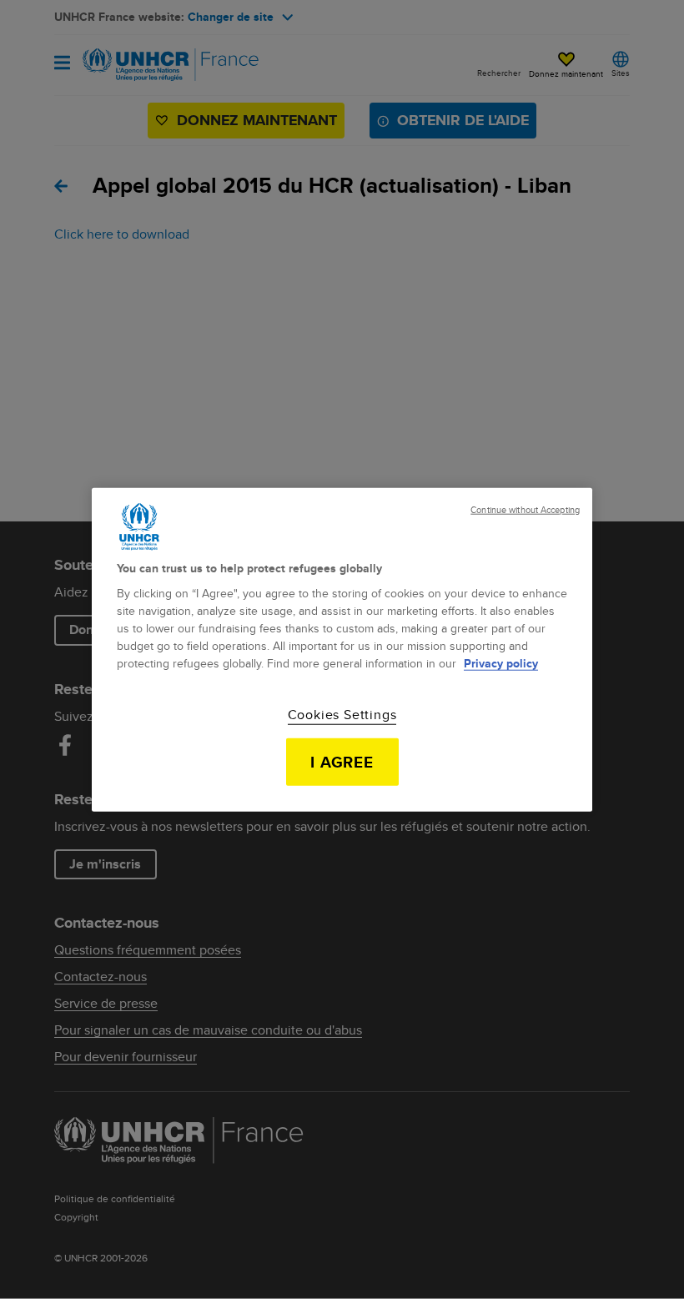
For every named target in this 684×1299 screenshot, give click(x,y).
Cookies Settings (342, 715)
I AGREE (342, 761)
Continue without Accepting (525, 509)
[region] (342, 649)
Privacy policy (501, 663)
